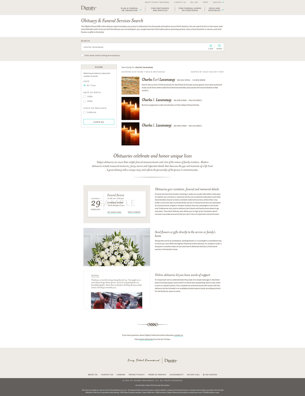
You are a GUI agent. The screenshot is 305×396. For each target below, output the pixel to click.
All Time (91, 85)
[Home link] (89, 8)
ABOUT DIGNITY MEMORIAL (157, 2)
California (91, 112)
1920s (90, 96)
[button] (131, 9)
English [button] (217, 2)
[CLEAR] (210, 46)
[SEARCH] (219, 45)
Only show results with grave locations (102, 55)
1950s (90, 101)
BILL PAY (194, 2)
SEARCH (85, 41)
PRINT (205, 2)
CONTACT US (180, 2)
